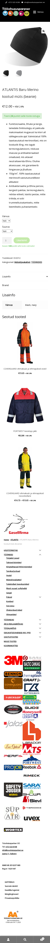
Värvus (5, 216)
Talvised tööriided (13, 562)
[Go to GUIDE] (32, 708)
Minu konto (8, 939)
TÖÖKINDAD (9, 619)
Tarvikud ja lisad (13, 571)
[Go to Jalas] (13, 724)
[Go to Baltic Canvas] (32, 666)
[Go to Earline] (32, 697)
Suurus (6, 226)
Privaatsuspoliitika (12, 898)
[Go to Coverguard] (13, 683)
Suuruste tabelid (11, 886)
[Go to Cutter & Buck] (32, 688)
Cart (38, 937)
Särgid (9, 593)
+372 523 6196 (14, 2)
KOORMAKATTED (11, 645)
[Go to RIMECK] (32, 776)
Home (6, 539)
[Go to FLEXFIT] (13, 709)
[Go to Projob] (13, 767)
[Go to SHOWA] (32, 792)
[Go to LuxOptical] (13, 746)
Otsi (25, 939)
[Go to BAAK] (32, 658)
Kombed (9, 601)
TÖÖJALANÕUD (10, 628)
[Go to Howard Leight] (32, 717)
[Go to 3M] (13, 660)
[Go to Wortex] (13, 830)
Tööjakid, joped (12, 558)
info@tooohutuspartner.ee (34, 2)
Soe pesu (10, 606)
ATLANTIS (14, 539)
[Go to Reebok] (32, 767)
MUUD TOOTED (10, 641)
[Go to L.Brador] (32, 732)
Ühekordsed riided (14, 610)
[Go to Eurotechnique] (32, 702)
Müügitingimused (11, 894)
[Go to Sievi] (32, 801)
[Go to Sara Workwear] (32, 786)
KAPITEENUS (9, 882)
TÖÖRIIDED (36, 262)
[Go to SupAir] (13, 813)
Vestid (9, 575)
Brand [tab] (5, 285)
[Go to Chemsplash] (32, 674)
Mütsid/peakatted (22, 262)
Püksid (9, 597)
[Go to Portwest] (32, 760)
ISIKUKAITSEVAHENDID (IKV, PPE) (17, 632)
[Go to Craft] (32, 680)
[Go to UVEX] (32, 818)
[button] (43, 31)
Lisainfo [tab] (6, 276)
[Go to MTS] (32, 749)
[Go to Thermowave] (32, 807)
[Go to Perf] (13, 756)
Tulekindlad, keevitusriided (17, 584)
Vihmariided (11, 614)
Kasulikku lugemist (12, 890)
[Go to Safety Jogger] (13, 790)
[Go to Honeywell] (32, 712)
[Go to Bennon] (13, 674)
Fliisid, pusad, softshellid (16, 588)
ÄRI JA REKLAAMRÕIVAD (13, 624)
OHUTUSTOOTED (11, 637)
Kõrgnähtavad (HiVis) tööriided (19, 566)
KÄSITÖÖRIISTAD (11, 550)
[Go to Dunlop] (13, 697)
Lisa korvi (22, 240)
